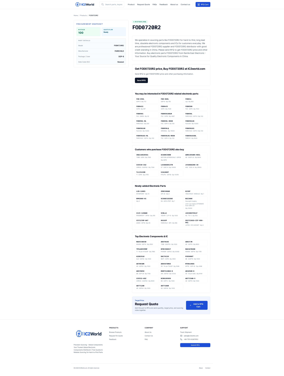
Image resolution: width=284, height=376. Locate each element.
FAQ (146, 339)
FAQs (155, 4)
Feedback (164, 4)
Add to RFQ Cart (198, 305)
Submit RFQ (195, 345)
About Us (148, 332)
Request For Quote (116, 336)
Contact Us (149, 336)
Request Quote (143, 4)
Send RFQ (141, 80)
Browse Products (115, 332)
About (201, 368)
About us (174, 4)
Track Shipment (186, 332)
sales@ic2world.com (191, 336)
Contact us (185, 4)
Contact (207, 368)
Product (131, 4)
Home (76, 15)
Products (83, 15)
